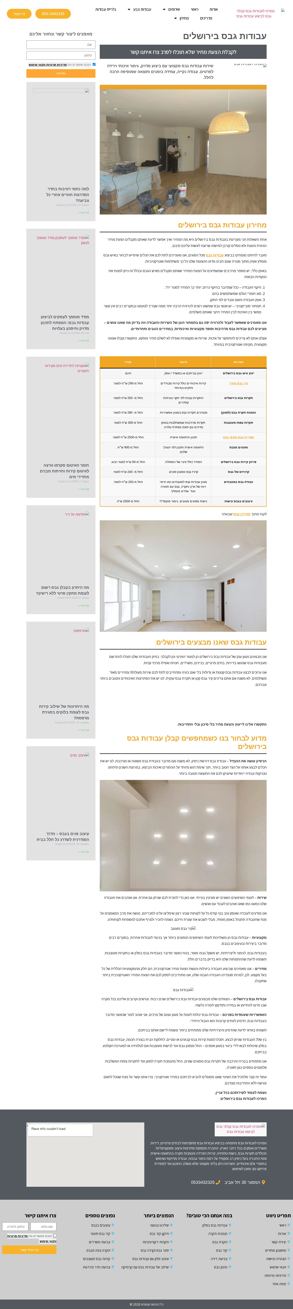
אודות (214, 9)
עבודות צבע (142, 9)
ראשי (194, 9)
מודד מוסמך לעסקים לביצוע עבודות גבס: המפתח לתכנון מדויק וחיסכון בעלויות (65, 323)
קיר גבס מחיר (238, 383)
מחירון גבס (242, 514)
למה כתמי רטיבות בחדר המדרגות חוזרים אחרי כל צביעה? (67, 195)
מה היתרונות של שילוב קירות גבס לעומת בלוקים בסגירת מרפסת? (64, 712)
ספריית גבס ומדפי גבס (238, 437)
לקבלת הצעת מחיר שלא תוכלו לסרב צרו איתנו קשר (183, 51)
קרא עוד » (83, 212)
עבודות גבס (215, 255)
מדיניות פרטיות (56, 64)
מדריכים (206, 18)
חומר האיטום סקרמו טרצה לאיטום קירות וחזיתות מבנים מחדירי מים (64, 471)
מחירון (184, 18)
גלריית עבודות (105, 9)
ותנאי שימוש (37, 64)
